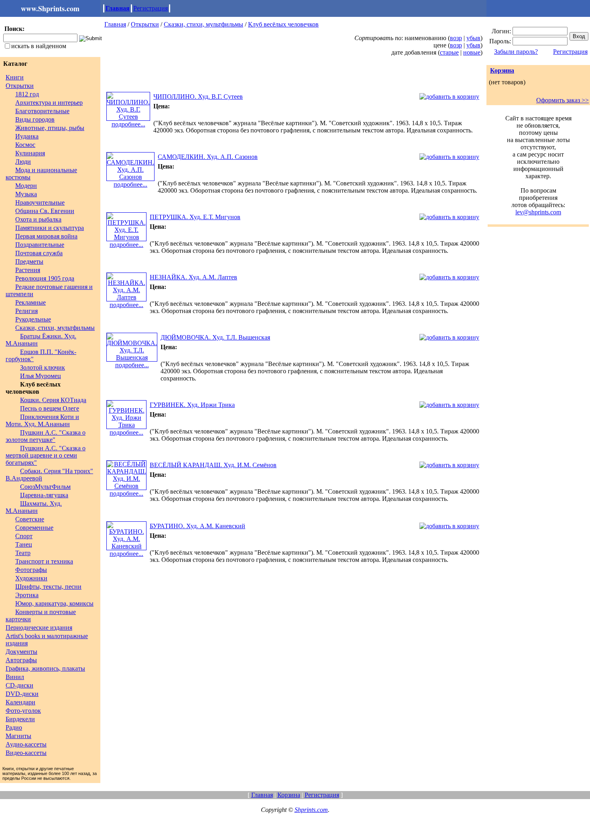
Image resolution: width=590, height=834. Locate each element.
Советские (29, 519)
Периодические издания (39, 627)
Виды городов (35, 119)
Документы (21, 651)
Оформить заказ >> (562, 100)
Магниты (18, 735)
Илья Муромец (40, 375)
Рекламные (30, 302)
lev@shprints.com (538, 212)
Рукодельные (33, 319)
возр (456, 38)
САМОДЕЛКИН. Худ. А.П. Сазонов (208, 156)
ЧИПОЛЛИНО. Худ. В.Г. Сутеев (198, 96)
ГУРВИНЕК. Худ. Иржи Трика (192, 404)
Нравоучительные (40, 202)
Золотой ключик (42, 367)
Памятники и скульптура (49, 227)
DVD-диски (22, 693)
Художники (31, 578)
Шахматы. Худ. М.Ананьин (34, 507)
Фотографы (31, 569)
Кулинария (30, 153)
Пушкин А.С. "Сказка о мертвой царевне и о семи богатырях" (45, 455)
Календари (20, 702)
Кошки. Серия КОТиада (53, 400)
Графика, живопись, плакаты (45, 668)
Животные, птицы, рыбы (49, 127)
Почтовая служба (39, 253)
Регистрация (150, 8)
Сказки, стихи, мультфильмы (55, 327)
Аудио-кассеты (26, 744)
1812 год (27, 94)
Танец (23, 544)
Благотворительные (42, 111)
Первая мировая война (46, 236)
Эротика (27, 595)
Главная (118, 8)
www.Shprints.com (50, 8)
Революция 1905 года (44, 278)
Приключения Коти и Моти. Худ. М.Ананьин (42, 420)
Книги (15, 77)
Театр (23, 552)
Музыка (26, 194)
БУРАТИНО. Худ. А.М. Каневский (197, 526)
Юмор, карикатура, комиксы (54, 603)
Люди (23, 161)
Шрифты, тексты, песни (48, 586)
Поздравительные (39, 244)
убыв (473, 38)
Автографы (21, 660)
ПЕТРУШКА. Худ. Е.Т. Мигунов (195, 217)
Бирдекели (20, 719)
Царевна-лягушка (44, 495)
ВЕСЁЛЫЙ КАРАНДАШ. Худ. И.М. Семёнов (213, 465)
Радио (14, 727)
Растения (27, 269)
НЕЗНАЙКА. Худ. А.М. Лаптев (193, 277)
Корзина (502, 70)
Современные (34, 527)
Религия (26, 310)
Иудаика (27, 136)
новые (471, 52)
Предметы (29, 261)
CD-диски (19, 685)
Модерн (26, 185)
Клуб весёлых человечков (283, 24)
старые (449, 52)
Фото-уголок (23, 710)
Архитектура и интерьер (49, 102)
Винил (15, 676)
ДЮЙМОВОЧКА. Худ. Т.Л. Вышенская (215, 337)
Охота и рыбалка (38, 219)
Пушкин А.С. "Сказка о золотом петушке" (45, 436)
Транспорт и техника (44, 561)
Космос (25, 144)
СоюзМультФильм (45, 486)
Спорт (24, 536)
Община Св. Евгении (44, 210)
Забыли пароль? (516, 51)
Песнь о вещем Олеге (49, 408)
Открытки (20, 85)
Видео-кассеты (26, 752)
